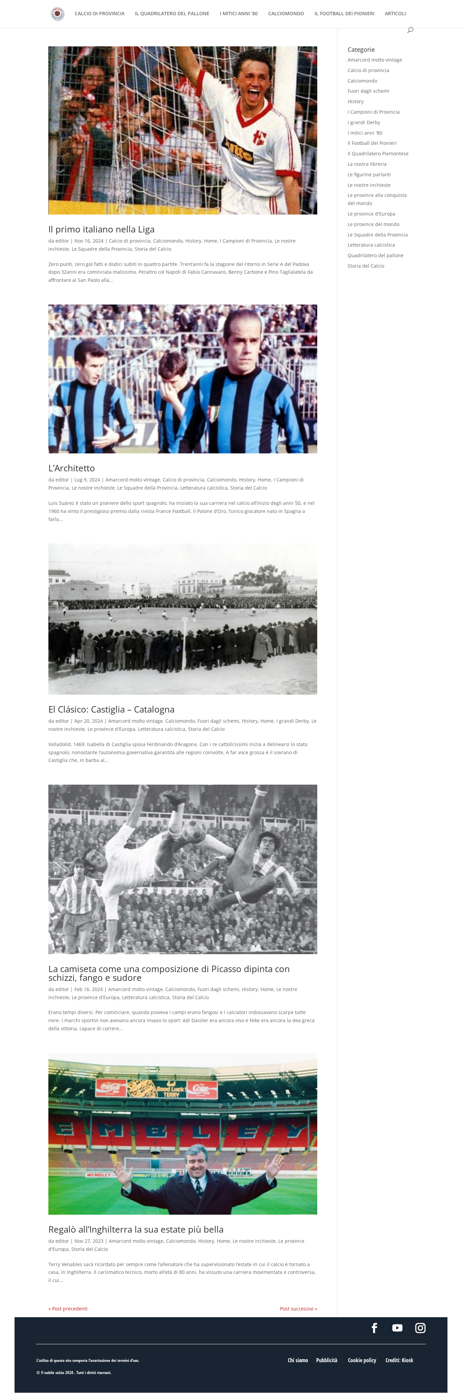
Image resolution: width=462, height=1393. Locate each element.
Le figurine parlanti (369, 174)
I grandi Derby (292, 721)
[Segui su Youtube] (397, 1328)
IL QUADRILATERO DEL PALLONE (172, 14)
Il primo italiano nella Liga (101, 229)
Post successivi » (298, 1308)
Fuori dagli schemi (218, 721)
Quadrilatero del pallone (375, 255)
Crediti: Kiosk (399, 1360)
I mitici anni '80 (365, 133)
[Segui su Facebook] (374, 1328)
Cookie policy (362, 1360)
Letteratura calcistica (204, 488)
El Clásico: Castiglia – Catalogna (111, 709)
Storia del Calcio (153, 249)
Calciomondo (168, 241)
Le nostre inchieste (93, 488)
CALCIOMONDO (286, 14)
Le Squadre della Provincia (102, 249)
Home (210, 241)
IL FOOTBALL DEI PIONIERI (344, 14)
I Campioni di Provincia (246, 241)
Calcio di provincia (130, 241)
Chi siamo (298, 1360)
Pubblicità (326, 1360)
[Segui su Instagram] (420, 1328)
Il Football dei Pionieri (372, 143)
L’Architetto (71, 468)
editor (62, 241)
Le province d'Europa (111, 729)
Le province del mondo (373, 224)
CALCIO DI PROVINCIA (99, 14)
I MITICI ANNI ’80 (239, 14)
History (193, 241)
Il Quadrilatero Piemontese (378, 153)
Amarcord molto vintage (133, 479)
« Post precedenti (68, 1308)
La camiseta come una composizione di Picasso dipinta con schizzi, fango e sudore (169, 973)
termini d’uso (127, 1360)
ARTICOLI (395, 14)
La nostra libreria (367, 164)
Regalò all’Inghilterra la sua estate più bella (136, 1229)
